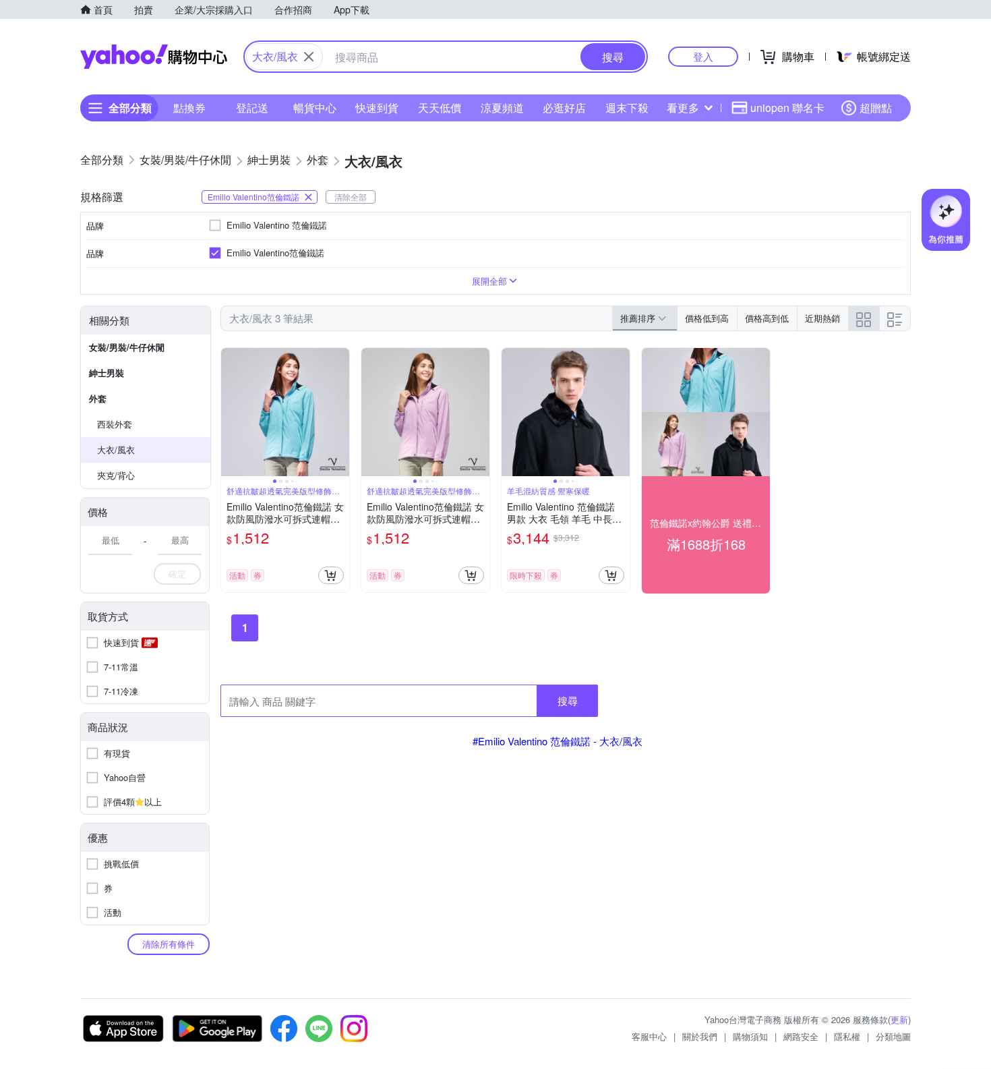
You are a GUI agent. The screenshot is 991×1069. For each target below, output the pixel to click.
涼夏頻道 (502, 107)
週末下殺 (627, 107)
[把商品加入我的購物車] (331, 575)
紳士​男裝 (106, 372)
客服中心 (649, 1036)
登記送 (252, 107)
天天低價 (439, 107)
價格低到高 (707, 318)
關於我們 (699, 1036)
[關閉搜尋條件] (309, 57)
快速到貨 (376, 107)
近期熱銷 (822, 318)
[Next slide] (340, 412)
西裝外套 (114, 423)
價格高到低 (767, 318)
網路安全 (800, 1036)
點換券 (189, 107)
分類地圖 (893, 1036)
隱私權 (847, 1036)
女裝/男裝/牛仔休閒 (126, 347)
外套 (98, 398)
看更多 (683, 107)
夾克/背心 (116, 475)
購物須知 (750, 1036)
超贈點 (876, 107)
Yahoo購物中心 (153, 56)
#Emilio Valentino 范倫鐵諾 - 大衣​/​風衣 (557, 741)
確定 (177, 573)
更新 (899, 1019)
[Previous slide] (230, 412)
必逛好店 (564, 107)
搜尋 (568, 700)
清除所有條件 (168, 943)
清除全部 (350, 196)
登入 (703, 56)
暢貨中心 (314, 107)
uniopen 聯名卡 (787, 107)
